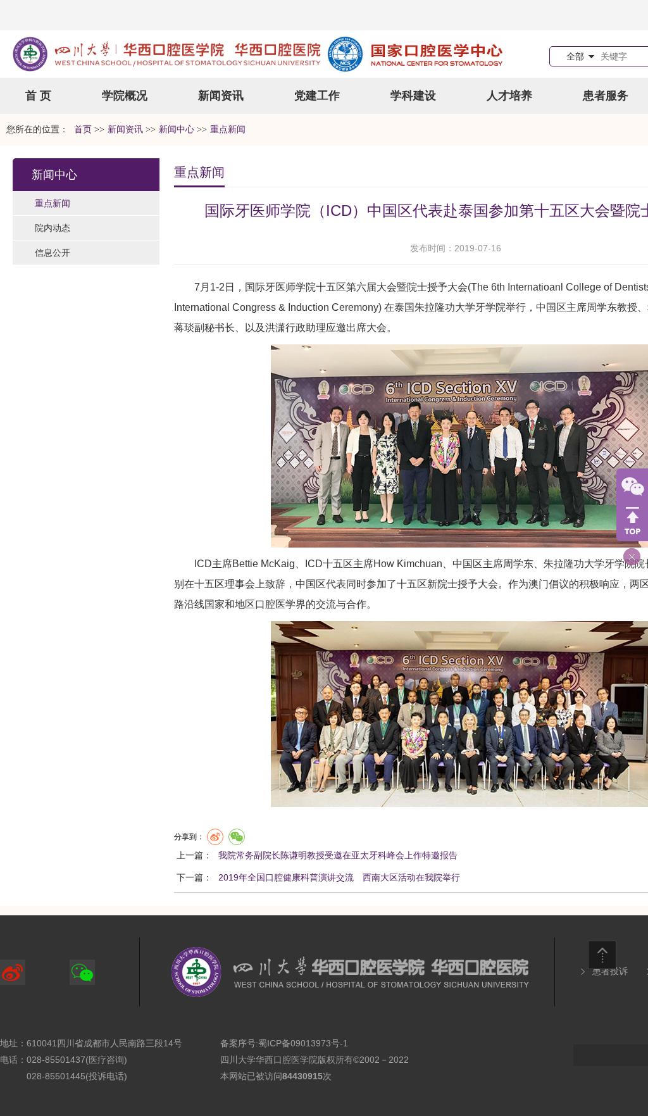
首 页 (38, 95)
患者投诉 (610, 971)
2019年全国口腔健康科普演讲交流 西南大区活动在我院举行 (339, 877)
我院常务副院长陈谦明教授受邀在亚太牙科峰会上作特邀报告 (338, 855)
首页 (83, 129)
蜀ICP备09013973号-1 (303, 1043)
